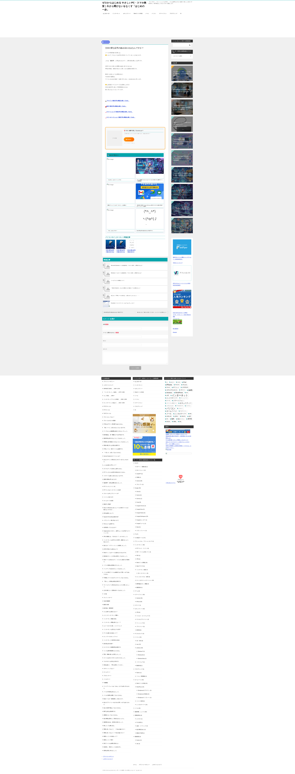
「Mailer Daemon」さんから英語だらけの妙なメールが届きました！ (126, 288)
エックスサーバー (171, 398)
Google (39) (138, 488)
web (190, 390)
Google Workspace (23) (142, 516)
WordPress (179, 392)
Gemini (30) (139, 480)
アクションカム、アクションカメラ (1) (144, 541)
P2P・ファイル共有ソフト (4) (143, 552)
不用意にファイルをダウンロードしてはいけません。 (116, 577)
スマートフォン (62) (140, 594)
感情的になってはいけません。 (111, 715)
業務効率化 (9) (138, 715)
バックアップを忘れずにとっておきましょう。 (115, 568)
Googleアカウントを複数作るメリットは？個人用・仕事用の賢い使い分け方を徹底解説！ (182, 208)
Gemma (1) (139, 498)
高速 (180, 421)
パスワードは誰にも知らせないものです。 (114, 475)
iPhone (169, 385)
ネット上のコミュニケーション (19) (145, 580)
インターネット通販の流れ (110, 618)
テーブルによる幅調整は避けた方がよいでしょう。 (116, 431)
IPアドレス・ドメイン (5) (142, 548)
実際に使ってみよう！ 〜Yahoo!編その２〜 (114, 729)
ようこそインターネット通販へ (111, 615)
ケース (168, 400)
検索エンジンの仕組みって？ (111, 736)
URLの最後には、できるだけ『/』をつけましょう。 (116, 536)
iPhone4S (177, 384)
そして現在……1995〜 (109, 395)
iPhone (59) (139, 601)
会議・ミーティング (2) (142, 725)
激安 (167, 418)
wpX (187, 392)
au (166, 382)
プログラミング (173, 13)
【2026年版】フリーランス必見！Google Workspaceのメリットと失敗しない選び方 (182, 225)
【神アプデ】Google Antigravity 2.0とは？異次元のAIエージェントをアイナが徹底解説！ (182, 158)
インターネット (116, 13)
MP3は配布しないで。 (109, 513)
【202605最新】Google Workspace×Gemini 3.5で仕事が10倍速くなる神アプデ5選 (182, 141)
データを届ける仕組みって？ (111, 633)
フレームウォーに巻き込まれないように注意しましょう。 (116, 585)
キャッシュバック (184, 397)
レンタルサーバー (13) (141, 704)
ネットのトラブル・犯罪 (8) (143, 576)
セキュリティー (127, 13)
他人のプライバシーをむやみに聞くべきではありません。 (116, 703)
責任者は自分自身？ (108, 643)
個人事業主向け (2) (141, 729)
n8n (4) (138, 743)
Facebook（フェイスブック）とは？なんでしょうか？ (122, 303)
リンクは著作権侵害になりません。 (112, 650)
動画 (190, 413)
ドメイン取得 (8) (140, 701)
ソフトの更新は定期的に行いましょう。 (113, 565)
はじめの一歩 (106, 13)
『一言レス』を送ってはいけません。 (113, 452)
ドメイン (188, 405)
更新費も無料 (168, 416)
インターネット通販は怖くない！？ (112, 622)
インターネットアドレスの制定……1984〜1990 (115, 399)
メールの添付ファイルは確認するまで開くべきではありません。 (116, 573)
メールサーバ (107, 679)
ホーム (135, 764)
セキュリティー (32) (140, 608)
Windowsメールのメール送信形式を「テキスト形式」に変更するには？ (126, 273)
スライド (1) (138, 605)
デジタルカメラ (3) (139, 633)
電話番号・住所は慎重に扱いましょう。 (113, 482)
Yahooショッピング (177, 262)
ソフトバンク (169, 405)
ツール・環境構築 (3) (141, 676)
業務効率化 (183, 416)
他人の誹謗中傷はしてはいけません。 (113, 708)
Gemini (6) (139, 495)
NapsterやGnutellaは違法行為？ (111, 516)
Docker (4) (139, 740)
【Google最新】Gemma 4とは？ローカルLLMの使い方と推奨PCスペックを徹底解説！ (182, 192)
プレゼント (181, 408)
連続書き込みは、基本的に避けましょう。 (114, 722)
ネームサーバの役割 (108, 500)
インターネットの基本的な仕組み (112, 640)
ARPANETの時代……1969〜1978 (112, 388)
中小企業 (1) (139, 722)
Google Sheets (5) (140, 512)
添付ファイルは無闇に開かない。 (112, 743)
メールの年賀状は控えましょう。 (112, 691)
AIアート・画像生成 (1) (142, 466)
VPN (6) (138, 612)
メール (147, 13)
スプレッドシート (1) (141, 530)
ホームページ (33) (139, 679)
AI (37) (136, 463)
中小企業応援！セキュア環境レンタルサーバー (177, 440)
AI (180, 13)
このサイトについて (108, 385)
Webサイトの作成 (138, 13)
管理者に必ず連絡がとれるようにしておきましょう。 (116, 441)
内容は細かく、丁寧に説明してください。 (114, 665)
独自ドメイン (180, 419)
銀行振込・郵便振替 (108, 608)
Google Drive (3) (140, 509)
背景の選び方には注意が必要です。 (112, 445)
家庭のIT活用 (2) (140, 733)
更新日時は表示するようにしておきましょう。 (115, 438)
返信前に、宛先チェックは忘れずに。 (113, 747)
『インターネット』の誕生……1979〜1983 (114, 392)
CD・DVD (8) (139, 640)
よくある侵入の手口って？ (110, 465)
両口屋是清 (175, 328)
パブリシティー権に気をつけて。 (112, 520)
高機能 (174, 421)
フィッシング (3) (140, 623)
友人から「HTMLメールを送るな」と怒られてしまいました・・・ (125, 295)
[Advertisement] (147, 26)
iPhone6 (168, 387)
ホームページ (171, 411)
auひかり (172, 382)
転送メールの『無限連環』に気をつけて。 (114, 698)
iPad (184, 382)
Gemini (178, 382)
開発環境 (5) (138, 736)
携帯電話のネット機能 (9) (142, 583)
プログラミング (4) (139, 669)
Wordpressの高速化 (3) (143, 694)
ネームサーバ (107, 672)
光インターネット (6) (143, 573)
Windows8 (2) (141, 654)
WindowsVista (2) (142, 658)
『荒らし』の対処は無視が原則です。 (113, 581)
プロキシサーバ (107, 675)
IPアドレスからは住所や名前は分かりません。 (115, 472)
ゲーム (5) (137, 591)
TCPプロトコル (107, 413)
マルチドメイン (183, 411)
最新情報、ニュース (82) (141, 711)
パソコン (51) (138, 637)
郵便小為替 (106, 604)
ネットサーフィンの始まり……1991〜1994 (114, 402)
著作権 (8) (138, 630)
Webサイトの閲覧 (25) (141, 562)
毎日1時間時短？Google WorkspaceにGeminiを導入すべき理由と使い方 (182, 90)
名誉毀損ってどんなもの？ (110, 527)
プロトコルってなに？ (109, 417)
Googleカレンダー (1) (141, 520)
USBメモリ (182, 389)
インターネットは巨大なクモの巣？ (112, 629)
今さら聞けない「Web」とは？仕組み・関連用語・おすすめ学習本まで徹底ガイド (182, 73)
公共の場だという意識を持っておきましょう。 (115, 590)
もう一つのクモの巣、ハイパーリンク (113, 625)
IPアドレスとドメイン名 (109, 486)
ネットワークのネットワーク (111, 636)
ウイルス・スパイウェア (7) (143, 615)
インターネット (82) (140, 544)
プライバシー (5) (140, 626)
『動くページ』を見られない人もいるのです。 (115, 427)
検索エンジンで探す (108, 739)
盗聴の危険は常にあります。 (111, 479)
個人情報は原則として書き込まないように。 (114, 718)
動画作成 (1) (139, 665)
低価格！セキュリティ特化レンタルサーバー (176, 434)
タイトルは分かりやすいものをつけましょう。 (115, 657)
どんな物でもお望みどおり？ (111, 611)
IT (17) (136, 534)
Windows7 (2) (141, 651)
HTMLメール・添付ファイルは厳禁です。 (114, 449)
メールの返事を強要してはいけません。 (113, 695)
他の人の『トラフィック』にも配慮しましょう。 (115, 545)
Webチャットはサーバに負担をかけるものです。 (115, 552)
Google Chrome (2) (141, 505)
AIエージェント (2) (141, 470)
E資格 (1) (138, 477)
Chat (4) (138, 491)
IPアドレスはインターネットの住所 (112, 490)
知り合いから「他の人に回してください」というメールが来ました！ (152, 312)
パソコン (154, 13)
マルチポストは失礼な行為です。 (112, 661)
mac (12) (138, 644)
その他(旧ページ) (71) (140, 537)
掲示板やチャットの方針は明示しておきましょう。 (116, 556)
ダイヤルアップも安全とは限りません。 (113, 468)
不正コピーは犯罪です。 (109, 523)
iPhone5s (185, 384)
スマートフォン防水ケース (171, 403)
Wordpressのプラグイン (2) (144, 690)
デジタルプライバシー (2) (142, 619)
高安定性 (168, 421)
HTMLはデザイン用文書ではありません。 (114, 424)
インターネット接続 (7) (142, 569)
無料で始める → (129, 139)
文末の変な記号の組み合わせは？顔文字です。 (114, 312)
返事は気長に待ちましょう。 (111, 750)
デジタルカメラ (180, 405)
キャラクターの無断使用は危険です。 (113, 647)
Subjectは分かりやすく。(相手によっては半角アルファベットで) (117, 531)
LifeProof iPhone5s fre (171, 390)
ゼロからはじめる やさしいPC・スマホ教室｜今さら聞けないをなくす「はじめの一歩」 (124, 6)
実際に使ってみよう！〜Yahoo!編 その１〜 (114, 732)
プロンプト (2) (140, 484)
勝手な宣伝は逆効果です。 (110, 711)
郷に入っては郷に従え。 (109, 725)
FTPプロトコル (107, 406)
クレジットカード (108, 597)
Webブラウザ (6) (140, 566)
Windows (169, 392)
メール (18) (137, 708)
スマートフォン (163, 13)
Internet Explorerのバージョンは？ (112, 456)
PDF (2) (138, 555)
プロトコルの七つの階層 (109, 420)
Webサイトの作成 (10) (141, 683)
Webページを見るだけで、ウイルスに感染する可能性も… (116, 560)
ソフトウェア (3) (140, 662)
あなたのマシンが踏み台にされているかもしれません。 (116, 460)
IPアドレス (176, 387)
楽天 (190, 416)
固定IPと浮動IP (107, 504)
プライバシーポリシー (109, 381)
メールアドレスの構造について (117, 280)
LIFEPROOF (185, 387)
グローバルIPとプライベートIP (111, 493)
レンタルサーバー (180, 413)
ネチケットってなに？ (109, 668)
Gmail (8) (138, 502)
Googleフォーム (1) (141, 523)
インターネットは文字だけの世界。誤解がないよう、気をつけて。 (116, 541)
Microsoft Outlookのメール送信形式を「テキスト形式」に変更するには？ (127, 265)
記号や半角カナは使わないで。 (111, 549)
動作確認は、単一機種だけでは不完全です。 (114, 434)
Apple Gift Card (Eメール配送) (180, 312)
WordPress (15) (140, 686)
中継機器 (106, 682)
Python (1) (139, 672)
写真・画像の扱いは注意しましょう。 (113, 654)
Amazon (175, 332)
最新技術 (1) (139, 587)
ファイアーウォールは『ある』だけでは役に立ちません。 (116, 687)
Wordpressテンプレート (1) (144, 697)
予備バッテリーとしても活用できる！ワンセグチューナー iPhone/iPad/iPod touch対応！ (182, 124)
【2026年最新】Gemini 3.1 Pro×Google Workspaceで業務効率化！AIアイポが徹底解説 (181, 107)
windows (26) (139, 647)
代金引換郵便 (107, 601)
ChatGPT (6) (139, 473)
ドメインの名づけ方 (108, 497)
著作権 (190, 419)
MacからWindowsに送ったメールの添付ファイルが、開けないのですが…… (116, 508)
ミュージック (176, 318)
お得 (167, 395)
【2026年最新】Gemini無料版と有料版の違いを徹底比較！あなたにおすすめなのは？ (182, 175)
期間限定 (176, 416)
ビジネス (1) (139, 718)
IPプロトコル (107, 409)
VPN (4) (138, 559)
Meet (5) (138, 527)
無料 (172, 419)
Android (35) (139, 598)
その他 (105, 594)
